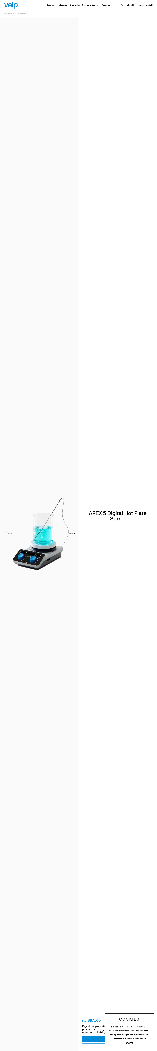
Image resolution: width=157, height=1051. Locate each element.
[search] (122, 5)
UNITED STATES (143, 5)
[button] (72, 533)
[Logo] (11, 5)
